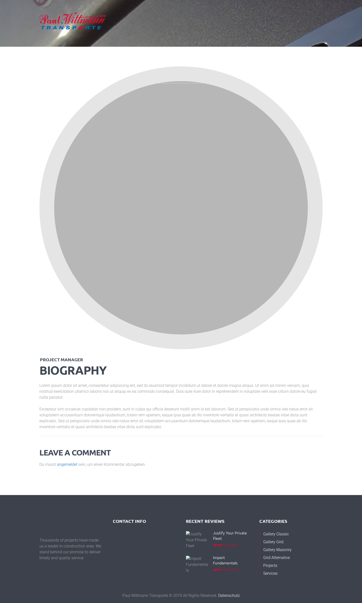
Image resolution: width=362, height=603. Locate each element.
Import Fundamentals (225, 560)
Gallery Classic (276, 534)
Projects (270, 565)
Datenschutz (229, 595)
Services (270, 573)
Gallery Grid (273, 542)
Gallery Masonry (277, 549)
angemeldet (67, 464)
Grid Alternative (276, 557)
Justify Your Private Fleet (230, 535)
